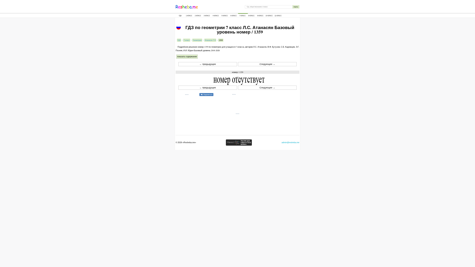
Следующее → (267, 64)
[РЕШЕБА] (187, 7)
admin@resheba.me (290, 142)
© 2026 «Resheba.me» (186, 142)
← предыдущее (208, 64)
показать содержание (187, 57)
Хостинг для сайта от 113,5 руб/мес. (246, 142)
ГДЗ (180, 16)
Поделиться (207, 94)
